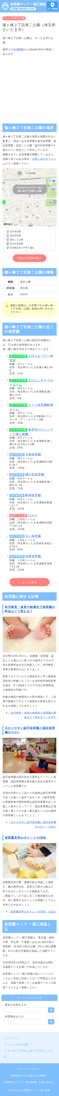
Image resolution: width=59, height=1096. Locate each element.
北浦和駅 (18, 49)
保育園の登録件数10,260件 (23, 9)
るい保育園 (33, 536)
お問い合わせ (46, 1082)
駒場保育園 (33, 495)
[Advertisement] (29, 88)
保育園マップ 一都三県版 (28, 4)
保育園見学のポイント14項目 (25, 837)
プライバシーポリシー (29, 1069)
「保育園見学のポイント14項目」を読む (32, 911)
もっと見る (29, 582)
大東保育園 (33, 454)
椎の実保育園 (34, 474)
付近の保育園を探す (29, 258)
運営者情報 (31, 1082)
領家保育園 (33, 556)
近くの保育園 (52, 9)
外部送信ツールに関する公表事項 (28, 1075)
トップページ (10, 1038)
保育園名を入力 (14, 1016)
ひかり (32, 515)
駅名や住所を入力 (15, 1004)
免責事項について (13, 1082)
